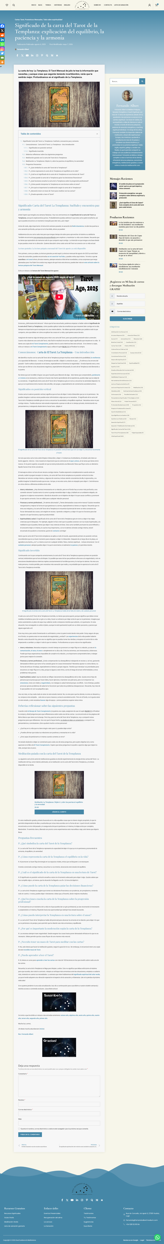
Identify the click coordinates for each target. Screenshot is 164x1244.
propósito (136, 405)
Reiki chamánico (78, 226)
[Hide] (1, 67)
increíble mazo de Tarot (32, 950)
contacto (56, 531)
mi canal (30, 259)
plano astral (116, 401)
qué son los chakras (118, 419)
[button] (97, 134)
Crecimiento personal (119, 353)
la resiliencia (95, 358)
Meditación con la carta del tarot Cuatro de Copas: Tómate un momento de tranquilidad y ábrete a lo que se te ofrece (132, 252)
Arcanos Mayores (117, 335)
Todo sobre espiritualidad (52, 20)
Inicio (42, 1029)
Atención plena (134, 335)
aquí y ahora (74, 461)
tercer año (25, 1018)
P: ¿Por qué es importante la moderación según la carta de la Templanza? (55, 188)
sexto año (82, 1015)
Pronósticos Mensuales (34, 20)
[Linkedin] (2, 39)
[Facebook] (2, 26)
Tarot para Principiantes (119, 433)
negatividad (45, 683)
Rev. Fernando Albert (25, 1034)
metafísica (115, 391)
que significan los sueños (120, 415)
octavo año (65, 1015)
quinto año (90, 1015)
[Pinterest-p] (42, 55)
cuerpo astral (135, 353)
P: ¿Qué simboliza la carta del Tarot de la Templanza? (48, 168)
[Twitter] (2, 53)
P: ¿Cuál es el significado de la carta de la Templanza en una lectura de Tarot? (56, 174)
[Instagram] (37, 55)
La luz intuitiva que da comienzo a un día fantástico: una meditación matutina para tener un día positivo (132, 224)
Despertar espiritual (118, 363)
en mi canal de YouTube (56, 256)
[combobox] (126, 81)
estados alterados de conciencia (122, 370)
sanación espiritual (118, 422)
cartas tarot (116, 346)
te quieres (74, 545)
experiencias (73, 636)
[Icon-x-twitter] (22, 55)
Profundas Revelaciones (120, 405)
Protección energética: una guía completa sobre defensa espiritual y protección (132, 195)
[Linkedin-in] (32, 55)
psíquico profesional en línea (121, 408)
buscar (42, 700)
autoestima (126, 339)
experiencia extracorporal (120, 373)
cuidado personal (24, 545)
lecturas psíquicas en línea (120, 387)
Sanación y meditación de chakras (123, 426)
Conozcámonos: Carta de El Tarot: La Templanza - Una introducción (50, 144)
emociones (24, 683)
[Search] (13, 5)
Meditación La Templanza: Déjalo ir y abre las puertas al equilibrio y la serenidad (55, 161)
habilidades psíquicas (119, 377)
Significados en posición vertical (40, 148)
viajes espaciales (137, 433)
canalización (131, 342)
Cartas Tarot (19, 20)
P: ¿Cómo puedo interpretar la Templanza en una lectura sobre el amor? (54, 184)
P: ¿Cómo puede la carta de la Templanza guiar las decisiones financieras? (55, 178)
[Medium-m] (52, 55)
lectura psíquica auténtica (120, 384)
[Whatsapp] (2, 44)
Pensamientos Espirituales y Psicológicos (125, 398)
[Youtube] (27, 55)
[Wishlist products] (7, 5)
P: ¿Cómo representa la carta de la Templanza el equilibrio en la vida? (54, 171)
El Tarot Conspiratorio (42, 745)
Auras (114, 339)
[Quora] (47, 55)
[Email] (2, 57)
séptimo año (73, 1015)
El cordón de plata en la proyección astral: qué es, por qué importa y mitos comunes (131, 186)
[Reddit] (2, 35)
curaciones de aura (118, 356)
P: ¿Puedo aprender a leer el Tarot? (41, 194)
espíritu (115, 366)
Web (20, 1119)
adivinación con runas (119, 332)
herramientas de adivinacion (121, 380)
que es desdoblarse (118, 412)
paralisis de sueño (131, 394)
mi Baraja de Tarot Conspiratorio (39, 711)
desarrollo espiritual (118, 359)
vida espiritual (117, 436)
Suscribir (127, 319)
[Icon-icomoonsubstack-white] (57, 55)
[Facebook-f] (17, 55)
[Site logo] (82, 5)
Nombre (21, 1100)
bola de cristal (117, 342)
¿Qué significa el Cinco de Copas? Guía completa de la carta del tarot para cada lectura (131, 205)
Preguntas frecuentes (33, 164)
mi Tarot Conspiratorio (39, 347)
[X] (2, 30)
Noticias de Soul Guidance (132, 391)
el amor (39, 651)
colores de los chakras (119, 349)
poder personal (130, 401)
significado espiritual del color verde (87, 974)
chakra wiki (130, 346)
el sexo (33, 651)
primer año (43, 1018)
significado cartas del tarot (120, 429)
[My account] (149, 5)
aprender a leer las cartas (45, 960)
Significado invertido (36, 151)
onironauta (116, 394)
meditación (138, 387)
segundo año (34, 1018)
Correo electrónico (25, 1109)
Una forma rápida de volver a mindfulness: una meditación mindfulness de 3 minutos (129, 266)
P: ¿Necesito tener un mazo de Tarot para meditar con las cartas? (52, 191)
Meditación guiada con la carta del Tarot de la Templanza (46, 158)
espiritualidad (134, 363)
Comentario (23, 1074)
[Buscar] (142, 81)
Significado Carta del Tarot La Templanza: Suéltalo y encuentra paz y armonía (51, 141)
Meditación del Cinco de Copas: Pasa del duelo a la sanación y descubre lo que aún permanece (130, 238)
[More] (2, 62)
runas (133, 419)
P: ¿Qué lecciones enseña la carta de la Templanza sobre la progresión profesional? (59, 181)
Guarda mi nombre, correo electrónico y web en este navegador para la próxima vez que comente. (54, 1129)
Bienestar (138, 339)
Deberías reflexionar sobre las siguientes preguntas (44, 154)
